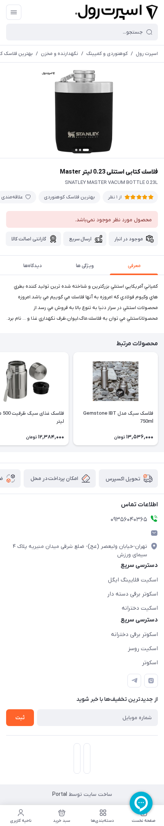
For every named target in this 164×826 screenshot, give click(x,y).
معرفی (134, 265)
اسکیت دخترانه (140, 608)
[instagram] (151, 681)
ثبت (20, 717)
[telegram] (134, 681)
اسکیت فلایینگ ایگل (133, 580)
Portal (59, 794)
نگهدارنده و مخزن (59, 53)
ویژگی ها (85, 265)
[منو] (13, 12)
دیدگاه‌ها (32, 265)
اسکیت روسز (143, 648)
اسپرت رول (147, 53)
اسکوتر (150, 663)
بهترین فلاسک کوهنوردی (69, 197)
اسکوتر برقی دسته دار (132, 594)
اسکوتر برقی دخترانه (134, 634)
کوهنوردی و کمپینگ (107, 53)
